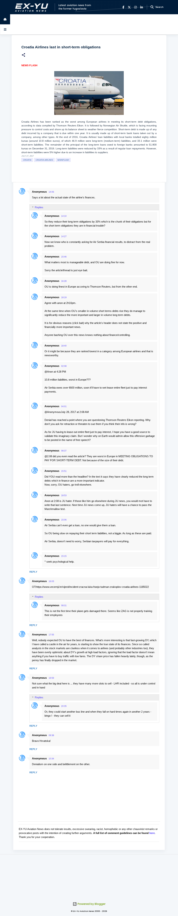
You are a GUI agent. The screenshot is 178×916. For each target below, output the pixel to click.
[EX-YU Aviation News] (31, 7)
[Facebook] (123, 7)
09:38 (51, 735)
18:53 (64, 495)
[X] (129, 7)
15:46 (64, 257)
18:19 (64, 297)
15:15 (64, 556)
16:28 (64, 281)
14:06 (51, 192)
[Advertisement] (89, 876)
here (152, 833)
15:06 (64, 520)
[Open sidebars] (5, 29)
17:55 (51, 634)
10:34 (51, 758)
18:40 (64, 346)
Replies (39, 207)
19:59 (51, 678)
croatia (27, 160)
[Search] (152, 7)
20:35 (64, 706)
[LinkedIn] (141, 7)
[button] (23, 55)
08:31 (64, 605)
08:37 (64, 451)
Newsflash (63, 160)
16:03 (51, 581)
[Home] (5, 19)
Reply (33, 571)
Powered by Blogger (91, 904)
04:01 (64, 406)
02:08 (64, 366)
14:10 (64, 216)
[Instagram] (135, 7)
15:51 (64, 471)
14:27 (64, 236)
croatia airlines (44, 160)
